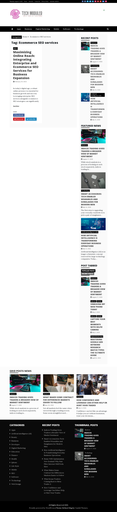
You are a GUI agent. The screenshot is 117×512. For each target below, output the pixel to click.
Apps (19, 29)
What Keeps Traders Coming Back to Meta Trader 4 (52, 481)
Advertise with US (54, 1)
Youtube (100, 1)
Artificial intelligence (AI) (96, 94)
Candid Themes (81, 508)
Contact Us (37, 1)
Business (28, 29)
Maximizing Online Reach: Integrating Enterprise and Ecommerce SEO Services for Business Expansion (25, 65)
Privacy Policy (45, 1)
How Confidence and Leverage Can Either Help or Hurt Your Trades (91, 403)
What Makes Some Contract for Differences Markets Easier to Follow (58, 400)
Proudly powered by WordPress (42, 508)
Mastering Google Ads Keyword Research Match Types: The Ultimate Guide (97, 347)
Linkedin (93, 1)
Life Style (15, 466)
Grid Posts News (20, 371)
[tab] (88, 270)
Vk (103, 1)
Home (25, 1)
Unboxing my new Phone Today (97, 307)
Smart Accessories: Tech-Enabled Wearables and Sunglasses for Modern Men (91, 199)
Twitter (88, 1)
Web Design (16, 484)
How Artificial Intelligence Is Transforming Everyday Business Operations (97, 107)
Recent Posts (87, 274)
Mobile (56, 29)
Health (14, 459)
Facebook (83, 1)
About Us (31, 1)
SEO (15, 48)
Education (15, 452)
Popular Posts (88, 271)
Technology (79, 29)
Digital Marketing (43, 29)
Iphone (93, 301)
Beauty (14, 437)
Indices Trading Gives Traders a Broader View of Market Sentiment (97, 52)
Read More (16, 106)
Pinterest (98, 1)
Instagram (95, 1)
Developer (15, 444)
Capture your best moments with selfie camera (97, 324)
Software (66, 29)
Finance (14, 455)
